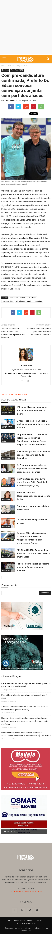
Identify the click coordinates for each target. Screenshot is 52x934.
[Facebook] (23, 381)
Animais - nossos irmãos (7, 413)
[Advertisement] (26, 27)
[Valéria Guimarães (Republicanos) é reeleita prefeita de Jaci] (8, 496)
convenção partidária (18, 298)
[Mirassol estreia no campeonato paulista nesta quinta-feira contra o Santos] (8, 424)
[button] (48, 59)
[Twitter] (30, 910)
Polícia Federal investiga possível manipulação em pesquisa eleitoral (33, 567)
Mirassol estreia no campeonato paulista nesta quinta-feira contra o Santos (33, 424)
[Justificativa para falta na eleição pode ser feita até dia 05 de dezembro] (8, 455)
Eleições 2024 (17, 70)
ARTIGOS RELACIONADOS (14, 394)
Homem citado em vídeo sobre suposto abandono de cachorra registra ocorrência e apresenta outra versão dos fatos (25, 721)
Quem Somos (19, 920)
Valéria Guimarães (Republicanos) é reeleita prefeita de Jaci (33, 496)
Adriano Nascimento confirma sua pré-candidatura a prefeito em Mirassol (13, 333)
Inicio (3, 65)
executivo (38, 301)
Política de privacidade (26, 923)
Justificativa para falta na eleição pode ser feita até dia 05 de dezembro (33, 455)
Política (5, 70)
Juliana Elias (11, 100)
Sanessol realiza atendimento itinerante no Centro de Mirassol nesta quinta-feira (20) (24, 708)
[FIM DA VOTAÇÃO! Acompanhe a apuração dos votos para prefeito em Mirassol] (8, 553)
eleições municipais (23, 301)
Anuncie (30, 920)
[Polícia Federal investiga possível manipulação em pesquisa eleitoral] (8, 567)
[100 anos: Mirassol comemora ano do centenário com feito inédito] (8, 410)
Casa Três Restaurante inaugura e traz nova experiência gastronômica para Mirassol (25, 684)
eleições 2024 (8, 301)
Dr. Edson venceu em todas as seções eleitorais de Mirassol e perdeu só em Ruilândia (32, 468)
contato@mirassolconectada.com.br (26, 891)
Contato (39, 920)
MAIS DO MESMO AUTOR (13, 400)
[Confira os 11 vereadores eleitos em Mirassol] (8, 509)
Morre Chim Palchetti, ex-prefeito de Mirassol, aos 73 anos (24, 696)
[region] (22, 616)
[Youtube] (37, 910)
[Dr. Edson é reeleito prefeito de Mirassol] (8, 523)
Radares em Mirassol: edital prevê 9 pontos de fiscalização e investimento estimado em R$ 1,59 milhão (26, 734)
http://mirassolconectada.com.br (26, 369)
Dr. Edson (32, 298)
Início (10, 920)
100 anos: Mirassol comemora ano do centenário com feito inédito (32, 410)
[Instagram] (29, 381)
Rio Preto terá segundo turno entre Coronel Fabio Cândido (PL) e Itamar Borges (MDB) (33, 482)
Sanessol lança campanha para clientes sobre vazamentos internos (39, 331)
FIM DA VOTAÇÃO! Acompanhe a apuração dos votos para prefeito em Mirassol (33, 553)
